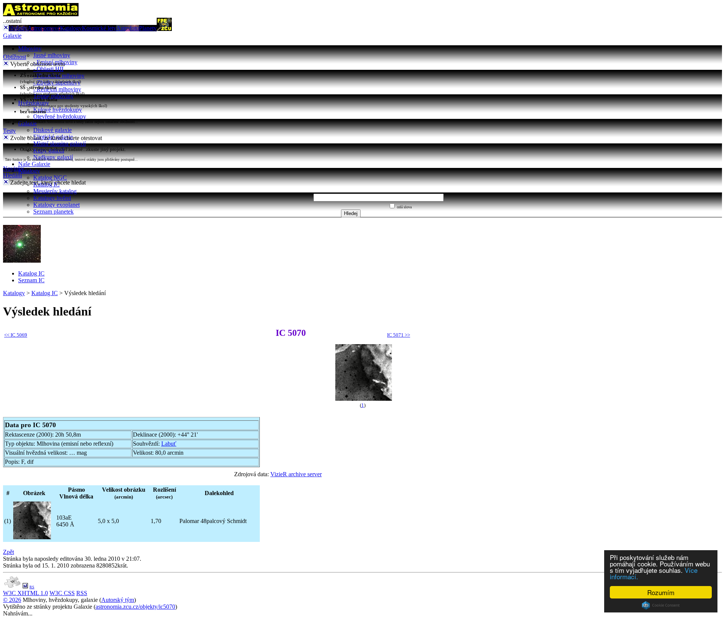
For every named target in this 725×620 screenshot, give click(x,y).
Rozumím (660, 592)
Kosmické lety (99, 28)
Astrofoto (127, 28)
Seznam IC (31, 280)
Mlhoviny (30, 48)
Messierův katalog (55, 191)
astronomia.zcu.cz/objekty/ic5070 (135, 606)
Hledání (12, 175)
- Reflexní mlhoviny (57, 89)
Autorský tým (117, 600)
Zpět (8, 552)
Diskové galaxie (52, 130)
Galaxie (12, 35)
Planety (148, 28)
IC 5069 (15, 335)
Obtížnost (14, 57)
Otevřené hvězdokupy (59, 116)
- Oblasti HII (48, 69)
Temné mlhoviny (53, 96)
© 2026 (12, 600)
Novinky (13, 168)
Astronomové (44, 28)
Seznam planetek (53, 211)
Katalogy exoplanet (56, 205)
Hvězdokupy (33, 103)
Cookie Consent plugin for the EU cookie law (661, 605)
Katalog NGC (50, 177)
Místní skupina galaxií (59, 143)
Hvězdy (18, 28)
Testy (9, 131)
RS (31, 587)
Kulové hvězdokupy (57, 109)
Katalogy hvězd (52, 198)
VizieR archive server (296, 474)
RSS (81, 593)
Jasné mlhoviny (51, 55)
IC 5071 (398, 335)
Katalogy (71, 28)
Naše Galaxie (34, 164)
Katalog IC (31, 273)
